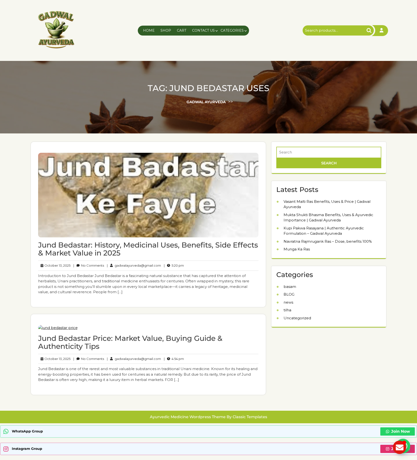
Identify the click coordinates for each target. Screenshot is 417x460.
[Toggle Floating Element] (399, 447)
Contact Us (203, 30)
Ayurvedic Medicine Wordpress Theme (188, 417)
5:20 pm (174, 265)
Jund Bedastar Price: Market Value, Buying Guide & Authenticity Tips (130, 342)
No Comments (88, 265)
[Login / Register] (381, 30)
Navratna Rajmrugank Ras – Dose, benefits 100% (328, 241)
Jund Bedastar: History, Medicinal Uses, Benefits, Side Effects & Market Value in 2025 (148, 249)
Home (149, 30)
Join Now (400, 431)
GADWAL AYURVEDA (206, 101)
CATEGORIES (232, 30)
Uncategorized (297, 318)
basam (290, 286)
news (288, 302)
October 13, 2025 (56, 265)
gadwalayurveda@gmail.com (134, 265)
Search (364, 30)
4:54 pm (174, 359)
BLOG (289, 294)
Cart (181, 30)
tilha (287, 310)
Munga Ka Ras (297, 249)
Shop (165, 30)
